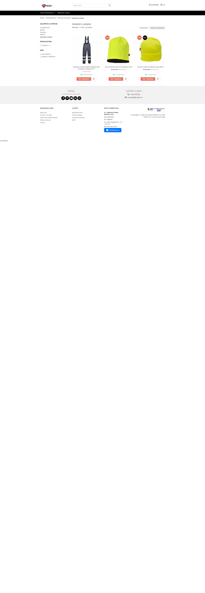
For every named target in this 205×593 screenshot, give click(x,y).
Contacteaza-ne (114, 130)
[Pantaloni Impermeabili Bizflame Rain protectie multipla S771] (86, 50)
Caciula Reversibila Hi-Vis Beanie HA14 (118, 67)
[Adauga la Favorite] (93, 79)
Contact (42, 123)
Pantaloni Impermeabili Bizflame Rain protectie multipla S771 (86, 68)
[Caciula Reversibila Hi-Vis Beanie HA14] (118, 50)
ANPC (74, 120)
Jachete (42, 30)
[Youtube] (71, 98)
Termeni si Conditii (46, 115)
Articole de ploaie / (65, 18)
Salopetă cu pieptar (46, 37)
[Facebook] (63, 98)
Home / (43, 18)
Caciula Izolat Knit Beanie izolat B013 (150, 67)
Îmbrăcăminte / (51, 18)
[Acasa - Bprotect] (50, 5)
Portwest (45, 45)
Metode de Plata (77, 112)
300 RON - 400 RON (48, 57)
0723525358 (135, 94)
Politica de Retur (77, 115)
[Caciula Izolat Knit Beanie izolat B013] (150, 50)
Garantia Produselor (78, 117)
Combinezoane (45, 28)
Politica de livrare (45, 120)
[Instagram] (79, 98)
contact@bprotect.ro (135, 97)
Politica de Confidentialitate (49, 117)
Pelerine (42, 34)
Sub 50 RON (46, 54)
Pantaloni (43, 32)
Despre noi (43, 112)
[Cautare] (110, 5)
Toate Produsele (47, 13)
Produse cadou (63, 13)
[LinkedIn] (75, 98)
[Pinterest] (67, 98)
